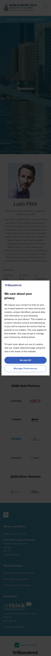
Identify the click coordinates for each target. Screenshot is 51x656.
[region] (25, 328)
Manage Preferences (25, 368)
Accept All (25, 360)
